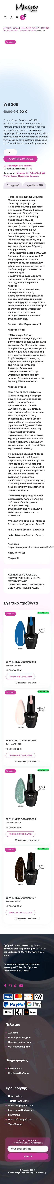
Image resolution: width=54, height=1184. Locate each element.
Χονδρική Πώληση (18, 1073)
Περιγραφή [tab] (13, 185)
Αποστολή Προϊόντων (20, 1105)
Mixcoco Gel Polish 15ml (29, 173)
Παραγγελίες (15, 1096)
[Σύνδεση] (11, 17)
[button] (18, 165)
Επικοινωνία (15, 1068)
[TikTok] (15, 985)
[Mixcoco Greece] (27, 7)
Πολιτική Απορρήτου (19, 1119)
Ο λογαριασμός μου (19, 1037)
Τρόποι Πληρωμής (18, 1100)
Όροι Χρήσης (15, 1124)
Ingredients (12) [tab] (34, 185)
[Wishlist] (17, 17)
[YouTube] (21, 985)
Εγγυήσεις (14, 1114)
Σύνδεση (13, 1032)
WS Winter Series (28, 30)
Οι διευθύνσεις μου (19, 1046)
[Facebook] (5, 985)
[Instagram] (10, 985)
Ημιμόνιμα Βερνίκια (30, 28)
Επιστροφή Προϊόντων (21, 1110)
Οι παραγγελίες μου (19, 1042)
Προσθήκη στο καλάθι (20, 158)
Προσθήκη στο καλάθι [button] (20, 676)
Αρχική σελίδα (12, 28)
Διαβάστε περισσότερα (20, 912)
